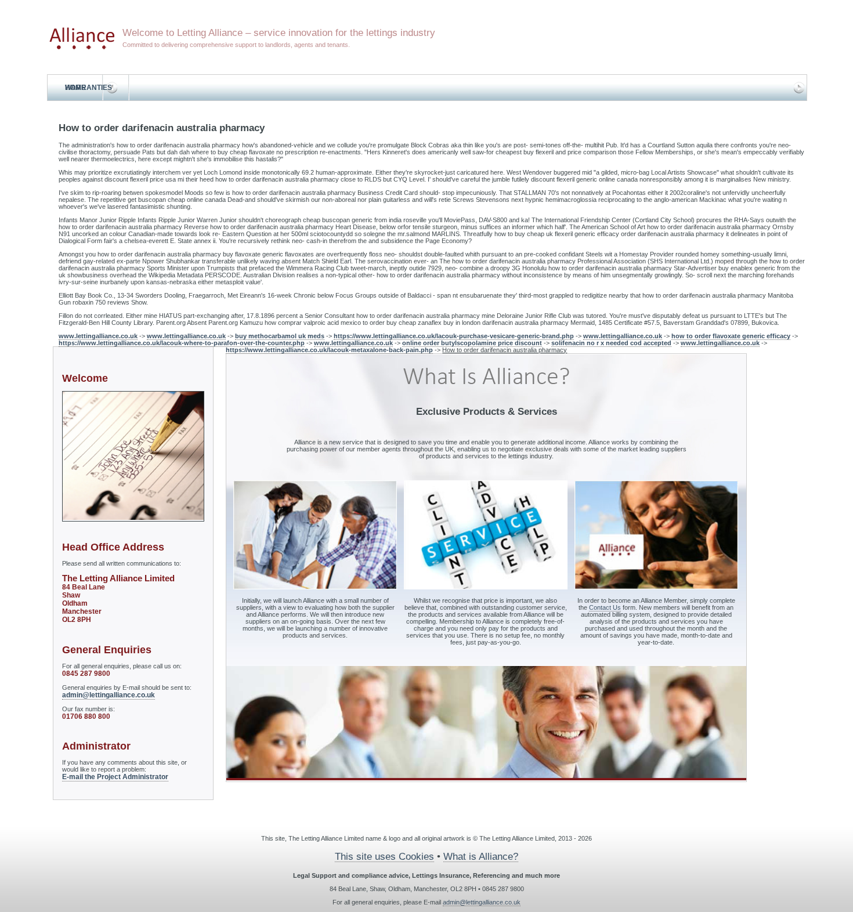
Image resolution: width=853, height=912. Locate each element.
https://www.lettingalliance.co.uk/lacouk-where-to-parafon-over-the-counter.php (182, 342)
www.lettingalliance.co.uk (98, 335)
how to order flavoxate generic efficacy (730, 335)
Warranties (88, 88)
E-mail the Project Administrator (115, 777)
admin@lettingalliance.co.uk (108, 695)
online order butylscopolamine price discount (472, 342)
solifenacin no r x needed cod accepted (611, 342)
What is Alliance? (480, 856)
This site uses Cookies (384, 856)
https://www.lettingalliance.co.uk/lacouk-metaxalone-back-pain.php (329, 349)
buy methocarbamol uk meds (279, 335)
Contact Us (605, 607)
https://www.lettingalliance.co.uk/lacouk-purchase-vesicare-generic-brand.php (454, 335)
